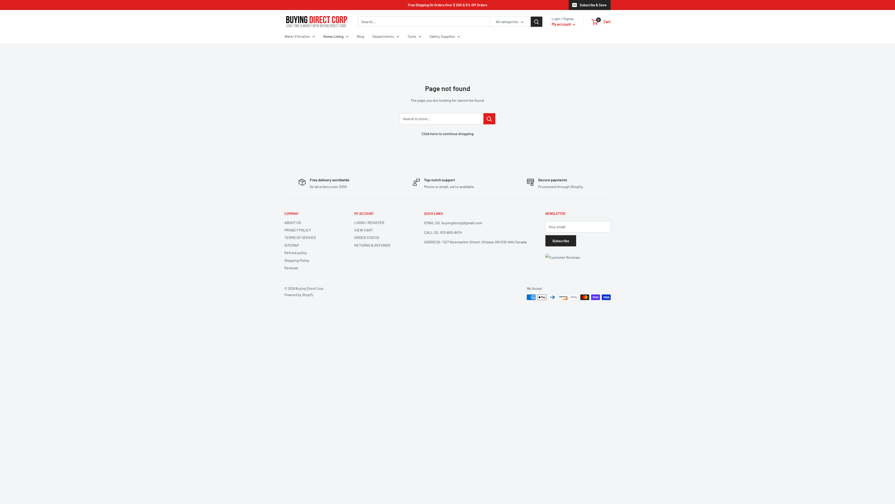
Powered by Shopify (298, 295)
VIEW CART (363, 230)
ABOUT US (292, 222)
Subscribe (560, 240)
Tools (411, 36)
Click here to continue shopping (448, 133)
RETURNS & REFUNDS (372, 245)
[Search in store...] (489, 118)
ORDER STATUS (366, 237)
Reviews (291, 268)
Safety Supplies (442, 36)
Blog (360, 36)
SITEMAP (291, 245)
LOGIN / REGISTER (369, 222)
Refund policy (295, 252)
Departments (383, 36)
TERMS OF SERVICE (300, 237)
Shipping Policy (296, 260)
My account (562, 24)
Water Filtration (297, 36)
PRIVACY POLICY (297, 230)
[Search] (536, 22)
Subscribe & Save (593, 5)
